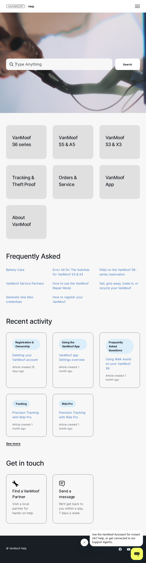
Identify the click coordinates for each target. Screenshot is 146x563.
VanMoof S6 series (21, 141)
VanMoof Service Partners (25, 283)
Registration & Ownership (24, 344)
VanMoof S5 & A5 (68, 141)
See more (13, 443)
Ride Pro (67, 403)
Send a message (67, 494)
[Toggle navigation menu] (137, 6)
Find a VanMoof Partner (25, 494)
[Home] (15, 6)
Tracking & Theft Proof (23, 181)
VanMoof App (115, 181)
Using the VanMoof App (71, 344)
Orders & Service (68, 181)
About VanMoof (21, 221)
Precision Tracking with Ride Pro (25, 415)
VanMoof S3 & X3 (115, 141)
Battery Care (15, 270)
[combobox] (59, 64)
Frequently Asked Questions (116, 346)
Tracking (21, 403)
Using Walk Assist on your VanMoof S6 (118, 363)
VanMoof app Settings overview (72, 357)
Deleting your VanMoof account (25, 357)
